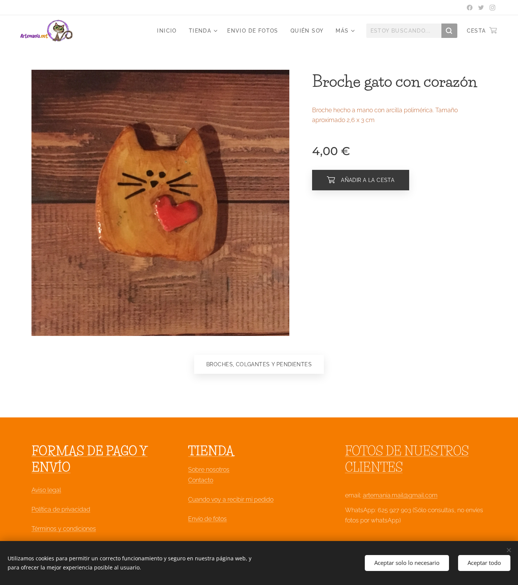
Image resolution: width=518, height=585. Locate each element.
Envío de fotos (207, 518)
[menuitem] (168, 30)
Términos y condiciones (63, 528)
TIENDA (211, 451)
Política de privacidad (60, 509)
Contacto (200, 480)
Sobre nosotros (208, 469)
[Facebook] (469, 7)
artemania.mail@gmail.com (400, 495)
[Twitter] (481, 7)
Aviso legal (46, 490)
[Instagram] (492, 7)
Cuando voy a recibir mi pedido (230, 499)
